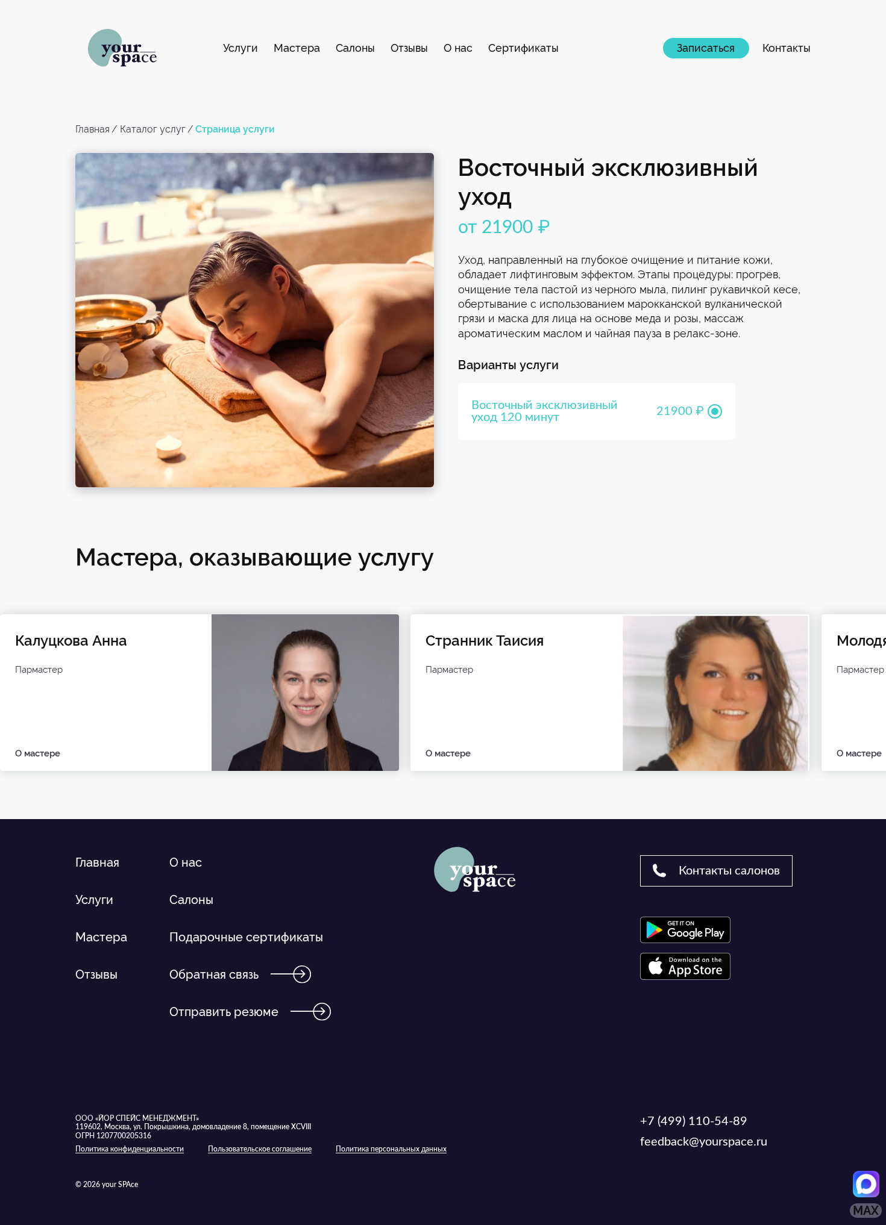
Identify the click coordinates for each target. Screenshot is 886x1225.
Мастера (297, 48)
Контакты (786, 48)
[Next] (838, 796)
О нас (458, 48)
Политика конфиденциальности (129, 1149)
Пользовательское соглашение (260, 1149)
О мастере (37, 753)
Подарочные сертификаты (246, 937)
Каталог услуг (153, 129)
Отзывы (409, 48)
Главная (92, 129)
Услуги (240, 48)
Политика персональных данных (391, 1149)
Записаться (706, 48)
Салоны (355, 48)
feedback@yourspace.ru (703, 1142)
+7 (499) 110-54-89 (693, 1121)
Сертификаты (523, 48)
